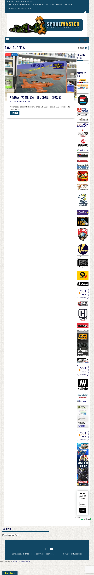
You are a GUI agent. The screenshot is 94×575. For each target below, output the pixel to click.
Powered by (78, 519)
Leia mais (14, 113)
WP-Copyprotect (24, 561)
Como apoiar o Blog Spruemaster (62, 4)
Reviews (14, 55)
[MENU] (7, 39)
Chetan (15, 561)
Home (9, 4)
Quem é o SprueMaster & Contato (41, 4)
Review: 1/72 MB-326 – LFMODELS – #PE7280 (35, 97)
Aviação (8, 55)
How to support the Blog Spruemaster (19, 8)
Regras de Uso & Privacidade (21, 4)
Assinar (83, 510)
